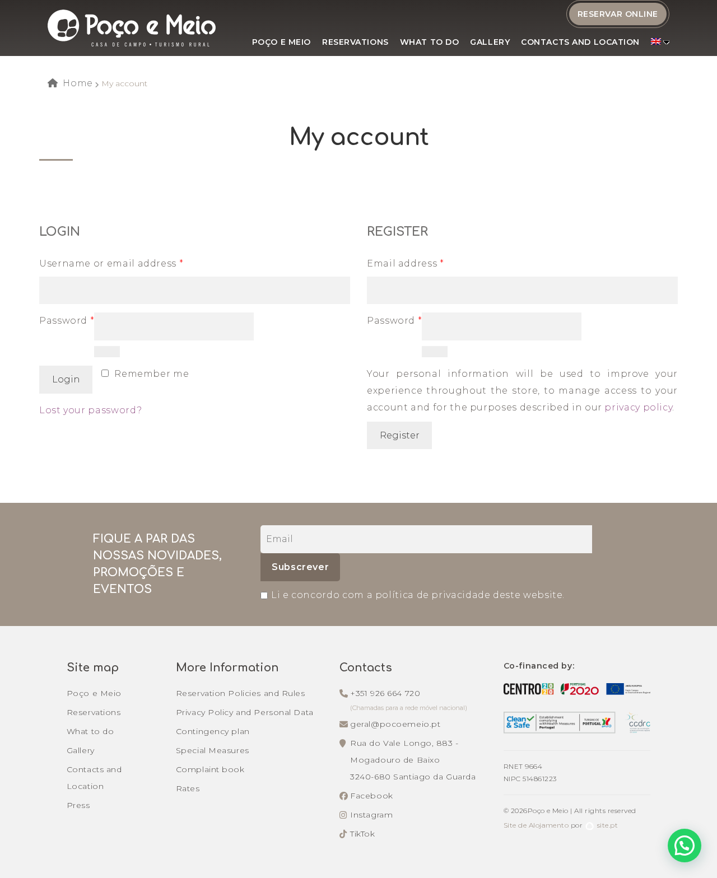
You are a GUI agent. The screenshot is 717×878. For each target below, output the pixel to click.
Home (78, 83)
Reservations (355, 42)
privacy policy (638, 407)
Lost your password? (90, 410)
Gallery (490, 42)
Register (400, 435)
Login (66, 379)
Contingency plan (213, 731)
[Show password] (106, 351)
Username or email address (111, 263)
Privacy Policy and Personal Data (245, 712)
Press (78, 805)
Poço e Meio (281, 42)
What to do (429, 42)
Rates (188, 788)
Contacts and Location (580, 42)
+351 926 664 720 (385, 693)
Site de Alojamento (536, 825)
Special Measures (212, 750)
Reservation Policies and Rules (240, 693)
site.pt (607, 825)
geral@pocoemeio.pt (395, 724)
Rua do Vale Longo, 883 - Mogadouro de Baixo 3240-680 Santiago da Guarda (413, 760)
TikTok (362, 834)
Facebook (371, 796)
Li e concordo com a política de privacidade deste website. (418, 595)
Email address (405, 263)
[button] (684, 845)
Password (66, 320)
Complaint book (210, 769)
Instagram (371, 815)
